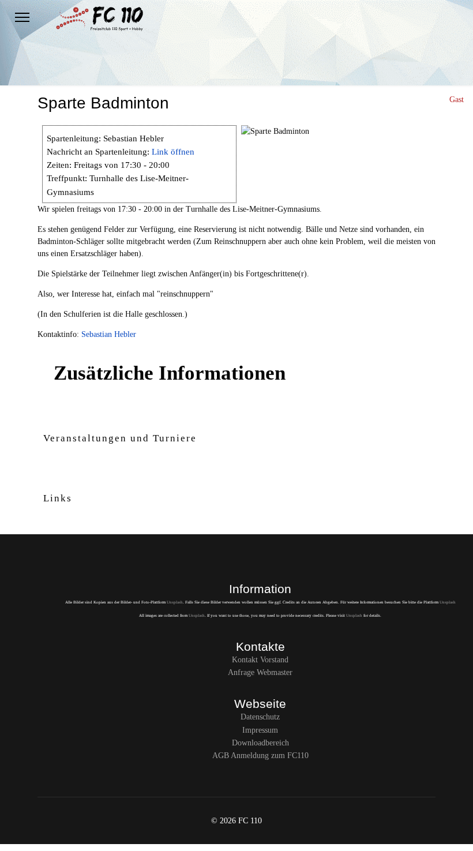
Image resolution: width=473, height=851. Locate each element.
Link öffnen (173, 151)
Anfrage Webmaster (260, 672)
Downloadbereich (260, 742)
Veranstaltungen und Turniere (120, 438)
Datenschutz (260, 717)
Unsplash (175, 602)
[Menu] (22, 17)
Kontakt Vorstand (260, 659)
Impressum (260, 730)
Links (57, 498)
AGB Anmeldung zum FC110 (260, 755)
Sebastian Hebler (108, 334)
